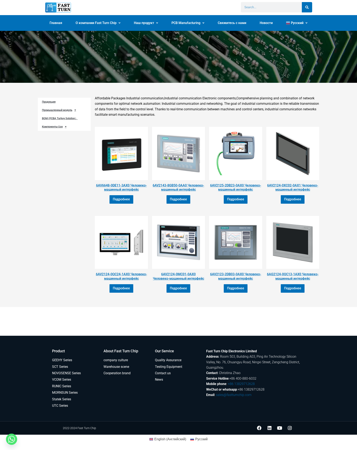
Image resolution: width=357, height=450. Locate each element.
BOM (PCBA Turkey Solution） (60, 118)
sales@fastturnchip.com (233, 395)
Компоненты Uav (52, 126)
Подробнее (121, 199)
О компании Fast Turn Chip (96, 23)
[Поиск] (307, 7)
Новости (266, 23)
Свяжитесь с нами (232, 23)
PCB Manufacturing (185, 23)
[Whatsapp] (11, 439)
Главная (56, 23)
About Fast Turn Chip (121, 351)
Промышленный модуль (57, 110)
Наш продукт (144, 23)
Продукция (49, 101)
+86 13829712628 (241, 384)
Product (58, 351)
